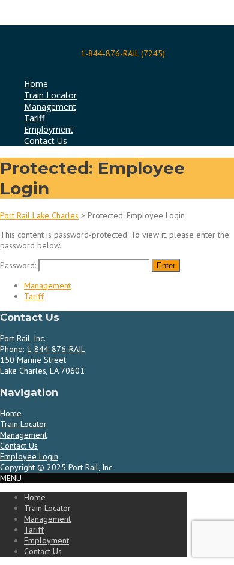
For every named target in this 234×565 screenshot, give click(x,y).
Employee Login (29, 456)
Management (50, 106)
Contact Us (45, 140)
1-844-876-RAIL (55, 349)
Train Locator (50, 95)
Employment (48, 129)
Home (36, 83)
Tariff (34, 118)
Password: (19, 265)
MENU (11, 478)
